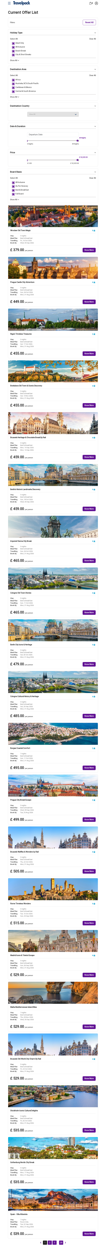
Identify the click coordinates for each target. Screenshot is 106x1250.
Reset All (89, 22)
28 (61, 1242)
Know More (89, 250)
